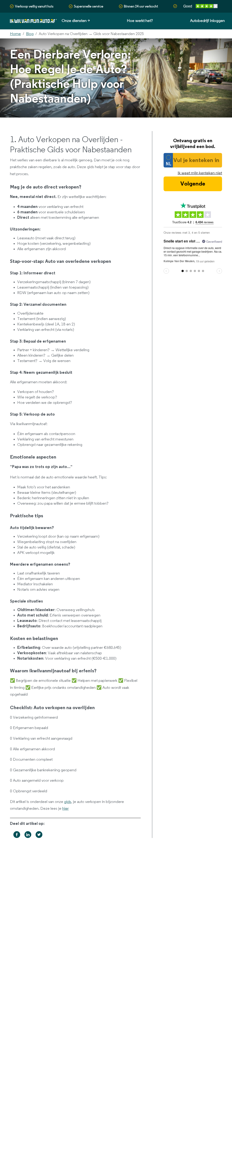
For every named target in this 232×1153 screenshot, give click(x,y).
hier (65, 809)
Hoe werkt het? (140, 21)
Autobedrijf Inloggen (207, 21)
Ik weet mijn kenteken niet (200, 173)
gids (67, 802)
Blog (30, 34)
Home (15, 34)
